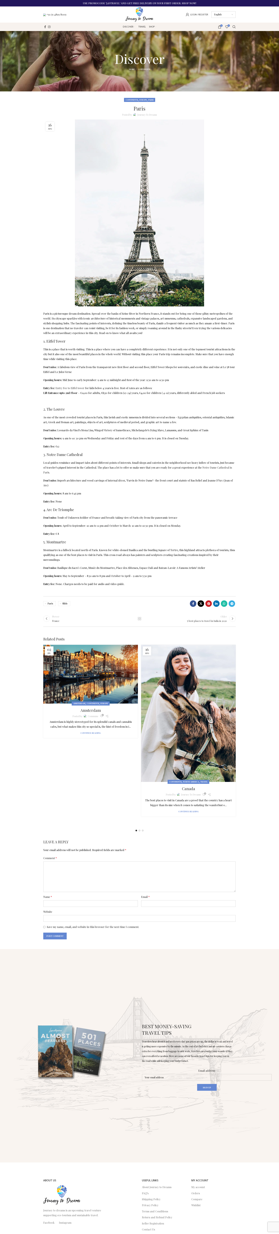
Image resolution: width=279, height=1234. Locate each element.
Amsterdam (79, 703)
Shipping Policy (151, 1199)
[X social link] (201, 603)
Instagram (65, 1222)
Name (47, 897)
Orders (195, 1193)
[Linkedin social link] (216, 603)
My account (198, 1187)
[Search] (234, 27)
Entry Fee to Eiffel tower (70, 388)
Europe (143, 100)
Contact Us (148, 1229)
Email (145, 897)
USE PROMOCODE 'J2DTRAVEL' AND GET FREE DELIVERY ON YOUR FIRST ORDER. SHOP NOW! (139, 3)
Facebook (48, 1222)
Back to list (139, 618)
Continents (144, 69)
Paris (151, 100)
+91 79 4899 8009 (56, 14)
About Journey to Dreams (156, 1187)
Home (132, 69)
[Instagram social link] (49, 26)
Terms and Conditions (155, 1211)
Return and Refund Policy (157, 1217)
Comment (50, 858)
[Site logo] (139, 14)
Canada (188, 788)
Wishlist (196, 1205)
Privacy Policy (150, 1205)
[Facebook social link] (45, 26)
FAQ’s (145, 1193)
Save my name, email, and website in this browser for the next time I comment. (93, 927)
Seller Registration (153, 1223)
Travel (204, 781)
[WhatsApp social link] (224, 603)
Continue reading (90, 733)
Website (47, 911)
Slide (65, 603)
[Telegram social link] (232, 603)
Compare (196, 1199)
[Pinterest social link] (208, 603)
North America (191, 781)
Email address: (207, 1070)
